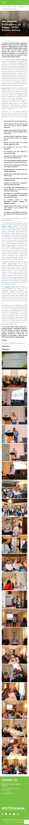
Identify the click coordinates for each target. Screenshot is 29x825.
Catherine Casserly (7, 226)
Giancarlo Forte (12, 263)
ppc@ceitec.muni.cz (20, 343)
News (15, 6)
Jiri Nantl (4, 88)
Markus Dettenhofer (21, 59)
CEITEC (3, 6)
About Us (9, 6)
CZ (18, 2)
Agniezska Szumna (10, 286)
